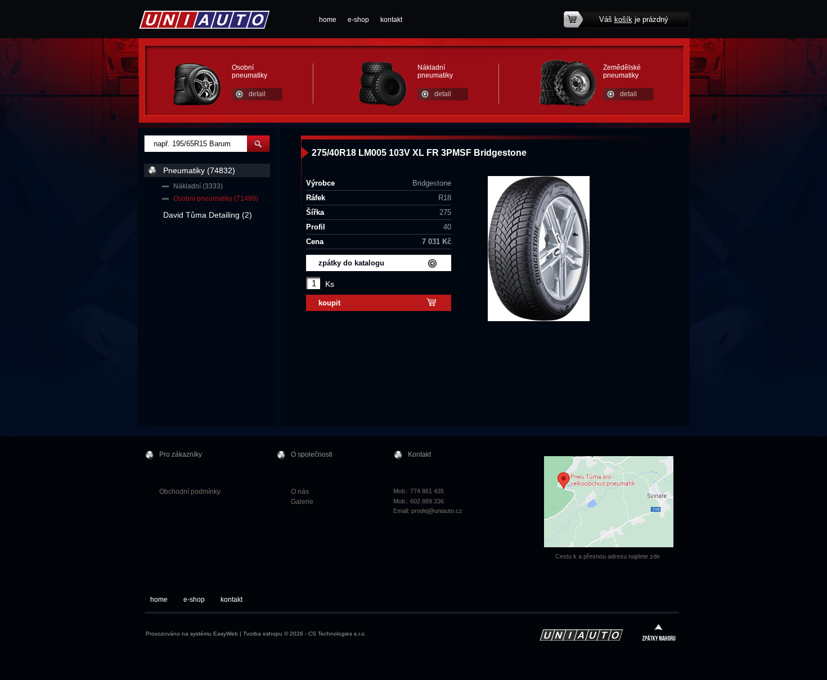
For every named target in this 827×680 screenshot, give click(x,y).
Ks (329, 284)
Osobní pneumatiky (249, 71)
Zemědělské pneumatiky (622, 71)
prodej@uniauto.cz (436, 510)
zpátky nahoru (659, 633)
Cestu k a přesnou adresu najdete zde (607, 556)
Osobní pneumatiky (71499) (215, 198)
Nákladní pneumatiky (435, 71)
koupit (329, 303)
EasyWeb (225, 634)
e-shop (358, 20)
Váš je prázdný (633, 19)
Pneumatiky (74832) (199, 170)
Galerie (302, 502)
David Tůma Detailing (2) (207, 214)
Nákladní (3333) (198, 186)
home (327, 20)
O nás (300, 492)
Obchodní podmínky (190, 492)
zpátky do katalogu (351, 263)
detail (257, 94)
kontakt (391, 20)
